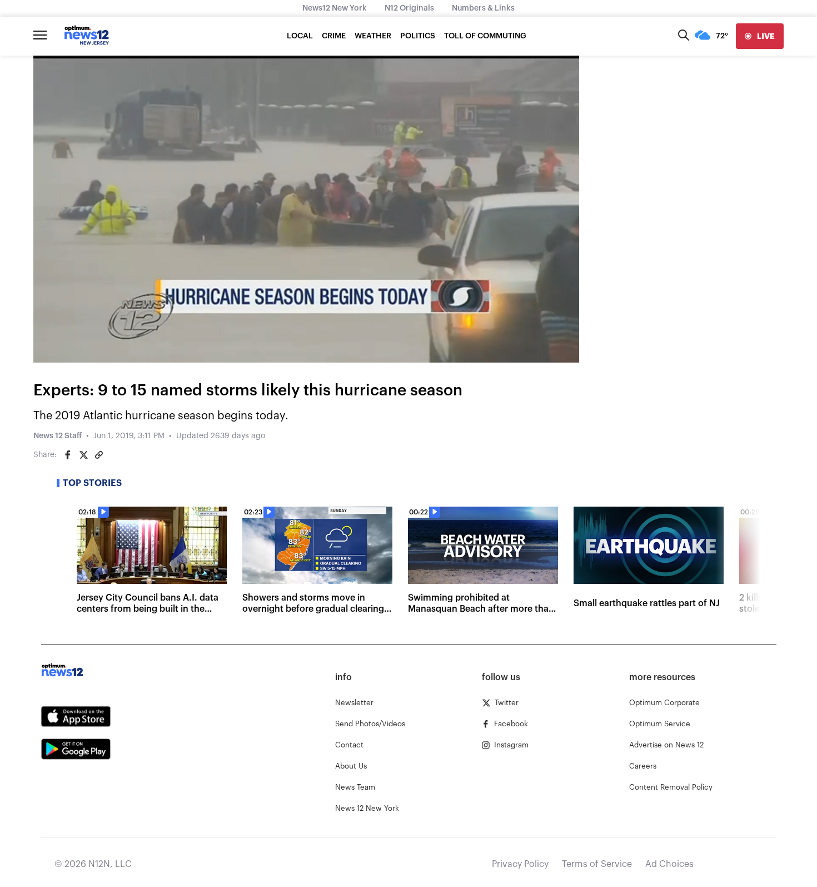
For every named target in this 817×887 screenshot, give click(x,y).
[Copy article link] (98, 454)
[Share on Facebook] (67, 454)
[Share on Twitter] (83, 454)
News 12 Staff (57, 436)
